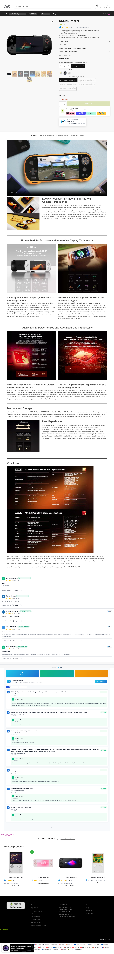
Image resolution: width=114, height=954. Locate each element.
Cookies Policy (35, 917)
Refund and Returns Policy (39, 925)
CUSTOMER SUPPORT (65, 55)
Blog (87, 908)
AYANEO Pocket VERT (98, 877)
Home (88, 905)
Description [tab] (33, 136)
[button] (106, 13)
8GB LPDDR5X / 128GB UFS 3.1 (68, 80)
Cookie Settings (4, 929)
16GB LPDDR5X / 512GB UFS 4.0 (68, 84)
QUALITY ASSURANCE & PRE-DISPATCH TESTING (72, 48)
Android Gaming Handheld (68, 839)
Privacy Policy (35, 919)
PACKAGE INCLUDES (64, 58)
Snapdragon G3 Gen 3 (78, 66)
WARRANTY (62, 45)
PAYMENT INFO (63, 41)
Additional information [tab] (47, 136)
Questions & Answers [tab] (77, 136)
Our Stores (34, 905)
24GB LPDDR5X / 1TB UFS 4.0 (68, 88)
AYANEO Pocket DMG (16, 877)
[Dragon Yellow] (61, 73)
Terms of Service (36, 922)
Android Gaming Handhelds (67, 916)
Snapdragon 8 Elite (65, 66)
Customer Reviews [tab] (62, 136)
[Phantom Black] (65, 73)
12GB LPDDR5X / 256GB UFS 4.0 (87, 80)
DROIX (108, 939)
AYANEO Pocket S (43, 877)
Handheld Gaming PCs (65, 914)
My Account (34, 908)
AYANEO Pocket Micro (65, 912)
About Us (89, 910)
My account (97, 7)
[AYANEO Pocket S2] (70, 863)
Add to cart (88, 104)
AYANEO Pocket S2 (71, 877)
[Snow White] (69, 73)
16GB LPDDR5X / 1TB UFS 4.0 (87, 84)
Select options (16, 889)
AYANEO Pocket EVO (65, 907)
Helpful (18, 590)
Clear (60, 92)
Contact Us (107, 7)
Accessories (62, 919)
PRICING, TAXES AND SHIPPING (68, 51)
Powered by (54, 667)
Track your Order (37, 911)
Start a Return (36, 914)
